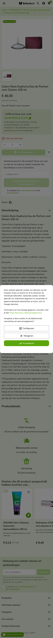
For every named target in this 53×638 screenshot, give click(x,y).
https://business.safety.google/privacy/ (26, 312)
